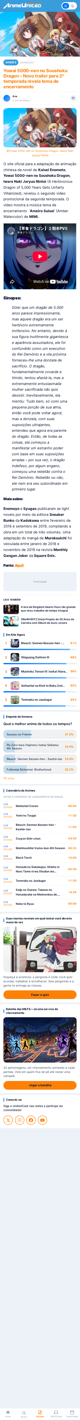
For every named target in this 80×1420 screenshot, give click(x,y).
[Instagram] (19, 1120)
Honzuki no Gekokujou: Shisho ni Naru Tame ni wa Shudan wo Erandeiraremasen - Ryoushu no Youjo (37, 869)
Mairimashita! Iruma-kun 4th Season (40, 848)
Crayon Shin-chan (28, 838)
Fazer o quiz (40, 994)
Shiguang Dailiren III (35, 657)
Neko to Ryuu (25, 903)
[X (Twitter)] (8, 1120)
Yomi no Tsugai (26, 815)
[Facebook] (31, 1120)
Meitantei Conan (27, 806)
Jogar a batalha (40, 1085)
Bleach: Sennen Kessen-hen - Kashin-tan (41, 643)
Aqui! (19, 565)
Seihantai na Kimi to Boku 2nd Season (42, 686)
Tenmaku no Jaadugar (36, 699)
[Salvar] (73, 98)
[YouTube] (42, 1120)
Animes (11, 62)
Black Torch (24, 857)
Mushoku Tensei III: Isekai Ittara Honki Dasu (43, 671)
